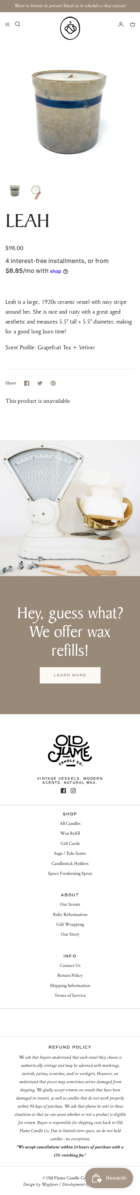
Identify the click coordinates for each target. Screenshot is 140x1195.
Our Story (70, 934)
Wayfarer (49, 1184)
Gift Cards (70, 844)
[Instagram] (73, 790)
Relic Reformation (70, 915)
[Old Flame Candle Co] (70, 28)
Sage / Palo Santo (70, 853)
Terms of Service (70, 995)
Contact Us (70, 966)
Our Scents (70, 904)
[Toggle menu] (7, 24)
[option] (70, 107)
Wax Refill (70, 833)
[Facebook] (63, 790)
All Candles (70, 823)
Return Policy (70, 975)
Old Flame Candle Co (66, 1178)
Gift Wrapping (70, 924)
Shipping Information (70, 986)
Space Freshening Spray (70, 873)
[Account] (117, 24)
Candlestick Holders (70, 864)
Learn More (70, 675)
